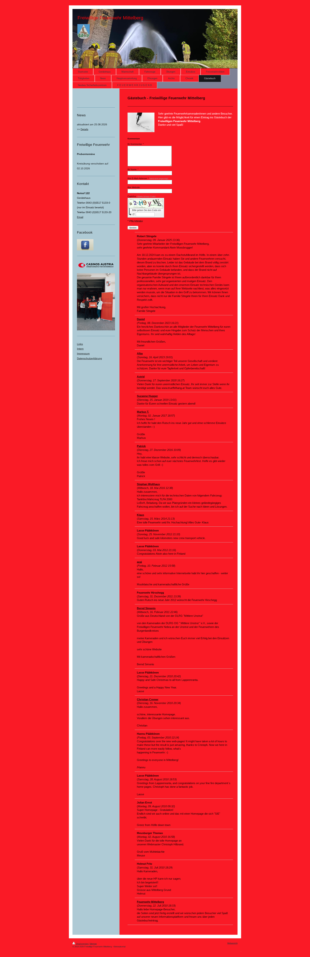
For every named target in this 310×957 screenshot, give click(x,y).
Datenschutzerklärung (89, 358)
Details (84, 129)
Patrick (141, 446)
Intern (80, 348)
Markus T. (143, 411)
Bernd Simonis (146, 608)
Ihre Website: (134, 187)
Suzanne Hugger (147, 396)
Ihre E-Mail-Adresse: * (148, 178)
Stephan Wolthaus (148, 484)
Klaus (140, 514)
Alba (140, 353)
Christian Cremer (147, 699)
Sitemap (93, 944)
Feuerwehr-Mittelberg (150, 901)
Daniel (141, 319)
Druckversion (82, 944)
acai (139, 561)
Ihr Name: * (133, 169)
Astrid (141, 376)
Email (80, 217)
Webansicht (232, 943)
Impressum (83, 353)
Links (80, 344)
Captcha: (142, 196)
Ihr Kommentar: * (136, 144)
